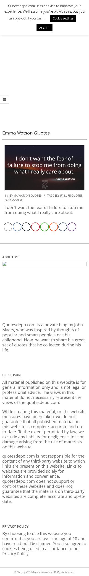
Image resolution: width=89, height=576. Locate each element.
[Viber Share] (72, 226)
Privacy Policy (15, 553)
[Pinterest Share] (35, 226)
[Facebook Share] (17, 226)
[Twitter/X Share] (26, 226)
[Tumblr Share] (62, 226)
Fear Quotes (14, 200)
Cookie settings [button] (63, 18)
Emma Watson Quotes (25, 195)
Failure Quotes (71, 195)
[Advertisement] (44, 76)
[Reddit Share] (53, 226)
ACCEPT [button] (44, 28)
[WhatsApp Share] (44, 226)
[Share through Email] (8, 226)
